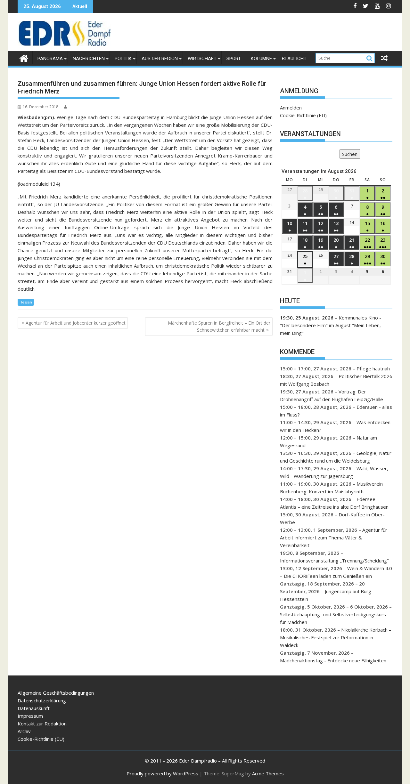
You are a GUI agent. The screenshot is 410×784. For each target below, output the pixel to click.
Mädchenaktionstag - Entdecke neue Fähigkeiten (333, 660)
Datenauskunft (34, 708)
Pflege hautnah (373, 368)
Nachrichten (89, 58)
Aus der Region (160, 58)
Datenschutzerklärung (42, 700)
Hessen (26, 302)
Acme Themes (268, 773)
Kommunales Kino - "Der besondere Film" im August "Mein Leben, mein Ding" (330, 325)
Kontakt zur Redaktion (42, 723)
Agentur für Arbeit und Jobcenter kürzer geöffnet (76, 323)
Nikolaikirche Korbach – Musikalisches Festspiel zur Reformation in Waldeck (335, 637)
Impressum (30, 716)
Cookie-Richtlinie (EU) (303, 115)
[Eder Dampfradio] (23, 57)
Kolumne (261, 58)
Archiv (24, 731)
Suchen (348, 155)
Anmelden (291, 107)
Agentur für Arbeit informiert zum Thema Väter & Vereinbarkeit (333, 537)
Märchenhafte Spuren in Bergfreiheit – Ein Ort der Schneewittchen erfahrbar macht (219, 326)
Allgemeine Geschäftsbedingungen (56, 693)
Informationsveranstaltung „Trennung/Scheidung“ (334, 560)
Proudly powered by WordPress (162, 773)
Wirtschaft (202, 58)
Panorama (50, 58)
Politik (123, 58)
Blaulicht (294, 58)
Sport (233, 58)
